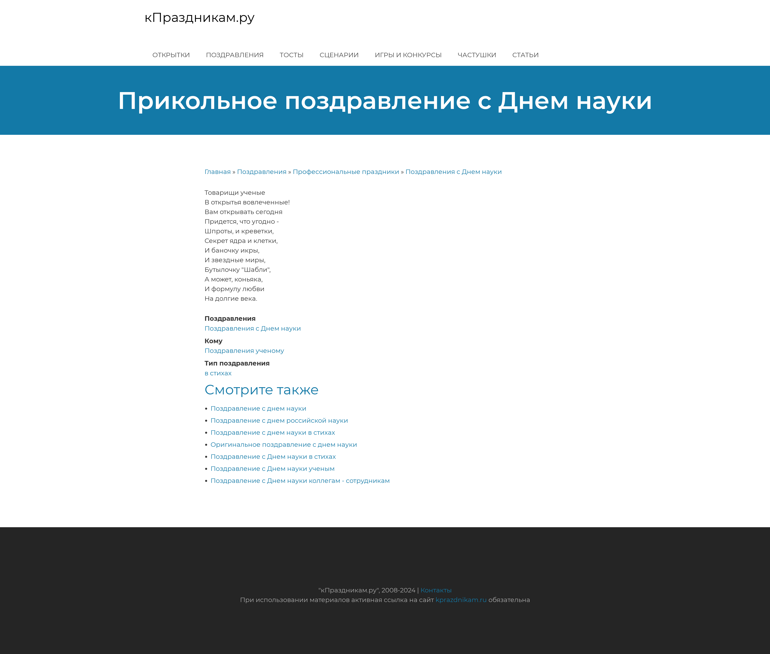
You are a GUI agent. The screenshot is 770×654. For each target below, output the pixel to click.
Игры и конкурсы (408, 55)
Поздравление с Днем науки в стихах (273, 456)
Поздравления (235, 55)
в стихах (218, 373)
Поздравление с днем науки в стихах (273, 432)
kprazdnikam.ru (461, 600)
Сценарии (339, 55)
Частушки (477, 55)
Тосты (292, 55)
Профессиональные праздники (346, 172)
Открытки (171, 55)
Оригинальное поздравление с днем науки (284, 444)
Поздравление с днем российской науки (279, 420)
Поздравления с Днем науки (453, 172)
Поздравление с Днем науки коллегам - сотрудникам (300, 480)
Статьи (525, 55)
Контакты (436, 590)
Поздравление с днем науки (258, 408)
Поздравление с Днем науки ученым (273, 468)
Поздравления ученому (244, 350)
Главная (218, 172)
